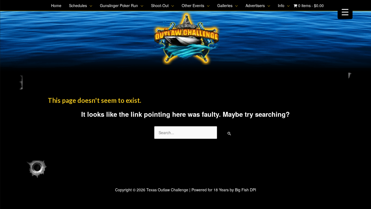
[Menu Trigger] (345, 11)
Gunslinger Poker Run (119, 5)
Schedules (78, 5)
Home (56, 5)
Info (281, 5)
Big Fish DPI (245, 189)
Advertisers (255, 5)
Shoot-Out (160, 5)
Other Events (193, 5)
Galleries (224, 5)
